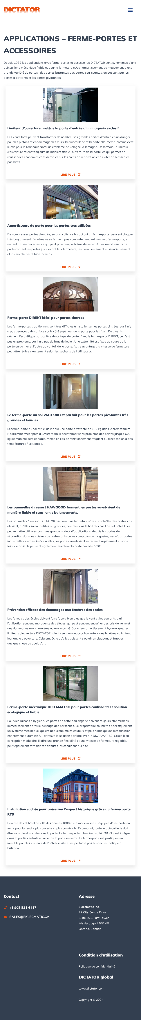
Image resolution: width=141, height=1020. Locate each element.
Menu (130, 10)
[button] (70, 174)
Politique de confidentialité (97, 966)
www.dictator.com (91, 988)
